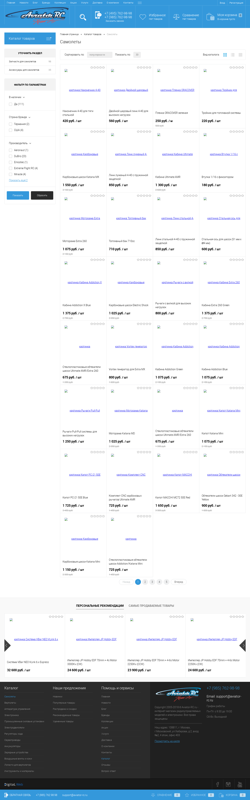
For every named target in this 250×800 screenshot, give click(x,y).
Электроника (11, 715)
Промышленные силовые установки (24, 721)
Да (19, 104)
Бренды (46, 2)
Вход (222, 2)
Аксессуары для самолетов (24, 69)
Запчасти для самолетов (22, 61)
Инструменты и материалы (19, 771)
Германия (21, 124)
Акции (73, 2)
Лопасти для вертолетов (17, 764)
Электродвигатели (14, 727)
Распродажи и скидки (65, 709)
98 (49, 61)
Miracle (20, 174)
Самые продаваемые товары (151, 606)
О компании (113, 2)
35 (49, 69)
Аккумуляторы (12, 746)
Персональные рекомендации (100, 606)
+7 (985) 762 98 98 (46, 795)
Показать (18, 195)
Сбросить (42, 195)
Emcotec (21, 162)
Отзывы (105, 764)
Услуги (84, 2)
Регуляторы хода (13, 733)
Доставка (97, 2)
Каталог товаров (22, 38)
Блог (35, 2)
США (18, 130)
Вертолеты (10, 702)
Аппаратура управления (17, 709)
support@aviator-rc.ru (74, 795)
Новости (24, 2)
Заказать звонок (115, 21)
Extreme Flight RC (26, 168)
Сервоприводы (12, 740)
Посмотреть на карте (167, 741)
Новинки (57, 696)
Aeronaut (21, 150)
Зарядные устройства (16, 752)
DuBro (20, 156)
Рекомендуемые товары (66, 715)
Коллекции (60, 2)
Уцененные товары (63, 721)
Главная (11, 2)
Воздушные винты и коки (18, 758)
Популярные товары (64, 702)
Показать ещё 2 (18, 180)
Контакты (128, 2)
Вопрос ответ (108, 771)
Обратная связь (20, 795)
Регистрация (236, 2)
